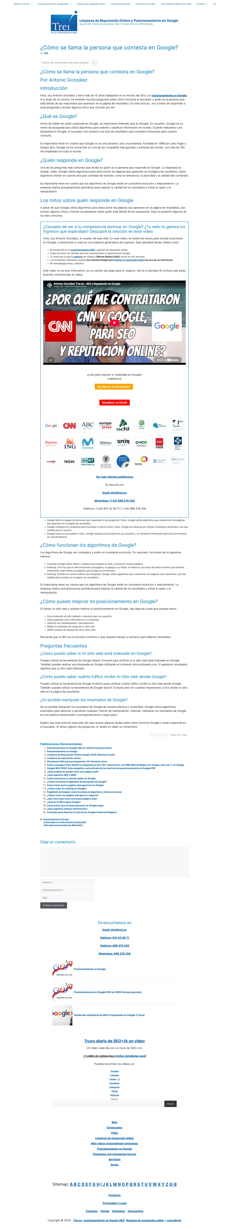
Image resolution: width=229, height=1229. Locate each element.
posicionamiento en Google (169, 95)
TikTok (114, 1091)
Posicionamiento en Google (62, 751)
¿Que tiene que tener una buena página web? (72, 798)
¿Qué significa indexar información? (67, 808)
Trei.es (77, 1220)
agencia (78, 256)
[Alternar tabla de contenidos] (93, 63)
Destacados (114, 1127)
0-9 (173, 1184)
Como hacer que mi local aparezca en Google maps (75, 805)
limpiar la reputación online (129, 260)
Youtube (115, 1071)
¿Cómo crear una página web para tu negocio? (73, 795)
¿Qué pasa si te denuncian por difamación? (63, 825)
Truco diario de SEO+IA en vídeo (176, 4)
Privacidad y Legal (114, 1203)
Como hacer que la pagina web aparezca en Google (75, 785)
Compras (92, 1211)
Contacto (201, 4)
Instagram (115, 1087)
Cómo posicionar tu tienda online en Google (71, 778)
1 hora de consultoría (120, 4)
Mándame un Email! (114, 402)
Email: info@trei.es (114, 492)
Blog (114, 1122)
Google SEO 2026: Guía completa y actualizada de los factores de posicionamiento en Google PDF (101, 768)
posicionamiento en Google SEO (104, 1220)
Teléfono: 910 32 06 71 (114, 937)
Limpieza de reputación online (91, 4)
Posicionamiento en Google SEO (53, 4)
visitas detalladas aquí (130, 1056)
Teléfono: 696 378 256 (114, 945)
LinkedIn (114, 1075)
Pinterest (114, 1095)
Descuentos (135, 1211)
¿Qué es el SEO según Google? (64, 802)
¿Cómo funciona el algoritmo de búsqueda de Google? (77, 781)
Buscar (114, 1099)
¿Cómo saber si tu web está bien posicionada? (64, 822)
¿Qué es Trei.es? (21, 4)
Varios (114, 1164)
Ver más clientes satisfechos (114, 476)
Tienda (104, 1211)
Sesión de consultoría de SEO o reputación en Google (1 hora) (109, 1015)
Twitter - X (114, 1079)
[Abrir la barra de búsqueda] (214, 4)
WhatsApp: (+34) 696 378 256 (114, 500)
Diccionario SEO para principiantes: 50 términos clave (77, 761)
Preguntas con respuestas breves (114, 1154)
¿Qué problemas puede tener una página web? (73, 771)
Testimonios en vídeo (145, 4)
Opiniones (118, 1211)
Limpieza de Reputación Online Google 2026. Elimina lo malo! (81, 754)
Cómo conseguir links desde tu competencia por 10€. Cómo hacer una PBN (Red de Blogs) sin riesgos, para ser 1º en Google (115, 765)
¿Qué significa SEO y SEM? (62, 775)
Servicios (114, 1159)
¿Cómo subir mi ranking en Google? (67, 788)
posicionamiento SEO (83, 250)
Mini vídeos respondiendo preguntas (114, 1143)
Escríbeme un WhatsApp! (113, 386)
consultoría (174, 1220)
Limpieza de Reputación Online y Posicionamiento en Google (129, 21)
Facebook (114, 1083)
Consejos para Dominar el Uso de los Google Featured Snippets (82, 812)
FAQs (114, 1132)
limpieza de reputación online (145, 1220)
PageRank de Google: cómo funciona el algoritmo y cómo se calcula (84, 792)
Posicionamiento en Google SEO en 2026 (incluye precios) (79, 748)
